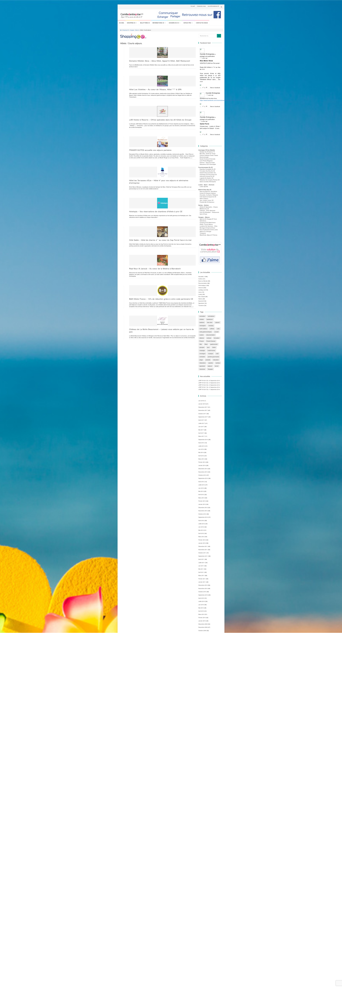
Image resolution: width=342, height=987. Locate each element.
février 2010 (202, 617)
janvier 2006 (202, 763)
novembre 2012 (203, 511)
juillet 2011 (201, 562)
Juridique (201, 290)
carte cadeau (203, 329)
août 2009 (201, 637)
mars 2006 (201, 757)
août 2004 (201, 818)
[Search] (219, 36)
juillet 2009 (201, 640)
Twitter (148, 949)
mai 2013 (201, 491)
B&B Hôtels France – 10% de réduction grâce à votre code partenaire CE (161, 299)
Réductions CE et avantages (208, 164)
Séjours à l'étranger (205, 231)
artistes (202, 319)
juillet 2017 (201, 423)
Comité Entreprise (207, 54)
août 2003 (201, 857)
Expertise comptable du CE (207, 169)
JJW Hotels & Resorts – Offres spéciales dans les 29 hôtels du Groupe (160, 119)
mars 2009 (201, 653)
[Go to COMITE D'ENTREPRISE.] (120, 30)
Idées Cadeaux (204, 198)
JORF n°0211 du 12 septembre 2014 (209, 387)
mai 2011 (201, 569)
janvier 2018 (202, 404)
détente (202, 338)
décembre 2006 (203, 728)
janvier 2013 (202, 504)
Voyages (210, 369)
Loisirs (200, 294)
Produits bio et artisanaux (207, 202)
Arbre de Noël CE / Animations (208, 191)
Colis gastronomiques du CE (208, 197)
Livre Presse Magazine (206, 161)
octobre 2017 (202, 413)
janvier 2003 (202, 880)
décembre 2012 (203, 507)
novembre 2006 (203, 731)
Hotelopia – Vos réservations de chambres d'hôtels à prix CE (155, 211)
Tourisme (201, 305)
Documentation (202, 283)
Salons (200, 299)
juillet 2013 (201, 485)
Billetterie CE (145, 23)
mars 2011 (201, 575)
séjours (210, 366)
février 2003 (202, 876)
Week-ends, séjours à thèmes (208, 235)
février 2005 (202, 799)
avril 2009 (201, 650)
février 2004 (202, 838)
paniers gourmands (213, 357)
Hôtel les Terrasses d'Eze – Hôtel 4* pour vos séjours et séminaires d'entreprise (158, 181)
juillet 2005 (201, 783)
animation (202, 316)
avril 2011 (201, 572)
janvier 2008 (202, 698)
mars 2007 (201, 718)
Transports (203, 233)
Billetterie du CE (204, 209)
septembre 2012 (203, 517)
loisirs (214, 347)
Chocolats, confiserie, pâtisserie (209, 195)
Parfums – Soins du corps (207, 162)
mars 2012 (201, 536)
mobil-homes (211, 350)
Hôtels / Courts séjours (206, 224)
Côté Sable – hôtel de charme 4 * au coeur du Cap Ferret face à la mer (160, 240)
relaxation (216, 360)
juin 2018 (201, 401)
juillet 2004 (201, 821)
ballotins (202, 322)
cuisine (202, 335)
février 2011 (202, 579)
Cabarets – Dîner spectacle (207, 210)
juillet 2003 (201, 860)
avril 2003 (201, 870)
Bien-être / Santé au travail (207, 153)
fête (201, 344)
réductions (202, 363)
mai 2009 (201, 647)
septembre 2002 (203, 893)
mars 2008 (201, 692)
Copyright (149, 964)
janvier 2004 (202, 841)
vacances (202, 369)
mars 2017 (201, 436)
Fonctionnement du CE (205, 167)
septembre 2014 (203, 439)
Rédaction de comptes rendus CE (210, 180)
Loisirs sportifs (204, 186)
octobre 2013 (202, 475)
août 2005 (201, 779)
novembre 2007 (203, 705)
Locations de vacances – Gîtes (208, 226)
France (202, 341)
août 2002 (201, 896)
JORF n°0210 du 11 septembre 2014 (209, 389)
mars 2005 (201, 796)
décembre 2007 (203, 702)
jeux (208, 347)
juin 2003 (201, 863)
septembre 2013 (203, 478)
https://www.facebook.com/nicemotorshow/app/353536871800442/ (221, 100)
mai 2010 (201, 608)
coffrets (212, 329)
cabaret (217, 322)
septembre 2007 (203, 711)
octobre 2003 (202, 851)
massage (202, 350)
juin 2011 (201, 566)
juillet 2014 (201, 446)
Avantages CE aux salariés (206, 150)
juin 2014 (201, 449)
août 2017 (201, 420)
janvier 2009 (202, 659)
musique (210, 353)
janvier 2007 (202, 724)
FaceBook (149, 946)
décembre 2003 (203, 844)
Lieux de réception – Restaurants (209, 212)
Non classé (201, 296)
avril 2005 (201, 792)
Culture (200, 279)
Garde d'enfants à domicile (207, 159)
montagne (202, 353)
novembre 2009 (203, 627)
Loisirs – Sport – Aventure (206, 185)
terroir (216, 366)
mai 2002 (201, 906)
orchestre (202, 357)
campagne (203, 325)
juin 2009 (201, 643)
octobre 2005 (202, 773)
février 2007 (202, 721)
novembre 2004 (203, 808)
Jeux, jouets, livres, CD (206, 200)
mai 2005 (201, 789)
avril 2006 (201, 753)
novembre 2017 (203, 410)
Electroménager (204, 157)
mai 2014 (201, 452)
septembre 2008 (203, 672)
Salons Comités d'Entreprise (208, 181)
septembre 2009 (203, 634)
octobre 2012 (202, 514)
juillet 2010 (201, 601)
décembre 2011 (203, 546)
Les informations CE (213, 6)
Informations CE (158, 23)
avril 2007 (201, 715)
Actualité (200, 276)
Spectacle (201, 303)
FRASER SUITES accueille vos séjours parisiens (150, 150)
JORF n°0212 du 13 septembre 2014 (209, 385)
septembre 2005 (203, 776)
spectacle (202, 366)
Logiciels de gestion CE (206, 178)
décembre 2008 (203, 663)
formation (216, 338)
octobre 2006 (202, 734)
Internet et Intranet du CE (207, 176)
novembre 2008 (203, 666)
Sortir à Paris (203, 214)
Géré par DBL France (125, 977)
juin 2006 (201, 747)
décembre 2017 (203, 407)
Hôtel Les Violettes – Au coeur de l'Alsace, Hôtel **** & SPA (155, 89)
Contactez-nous (201, 6)
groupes (202, 347)
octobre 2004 (202, 812)
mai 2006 (201, 750)
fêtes (206, 344)
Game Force (204, 124)
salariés (210, 363)
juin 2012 (201, 527)
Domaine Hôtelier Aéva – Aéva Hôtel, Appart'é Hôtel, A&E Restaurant (159, 61)
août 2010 (201, 598)
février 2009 (202, 656)
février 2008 (202, 695)
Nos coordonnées (151, 960)
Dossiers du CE (174, 23)
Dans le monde (202, 281)
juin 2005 (201, 786)
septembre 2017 (203, 417)
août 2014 (201, 443)
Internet (200, 288)
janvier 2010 (202, 621)
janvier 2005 (202, 802)
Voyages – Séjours (204, 217)
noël (217, 353)
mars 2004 (201, 834)
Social (200, 301)
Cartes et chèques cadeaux (208, 193)
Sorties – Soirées (203, 205)
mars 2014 (201, 459)
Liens (199, 292)
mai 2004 (201, 828)
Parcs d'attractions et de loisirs (209, 230)
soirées (218, 363)
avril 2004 (201, 831)
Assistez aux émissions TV (207, 152)
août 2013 (201, 481)
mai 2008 (201, 685)
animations (211, 316)
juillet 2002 (201, 899)
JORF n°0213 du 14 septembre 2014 (209, 383)
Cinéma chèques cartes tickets (209, 155)
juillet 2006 (201, 744)
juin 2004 (201, 825)
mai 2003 (201, 867)
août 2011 (201, 559)
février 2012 (202, 540)
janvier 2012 (202, 543)
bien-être (209, 322)
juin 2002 (201, 902)
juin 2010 (201, 605)
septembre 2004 (203, 815)
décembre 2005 (203, 766)
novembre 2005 (203, 770)
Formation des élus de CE (207, 171)
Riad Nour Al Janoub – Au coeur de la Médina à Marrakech (155, 268)
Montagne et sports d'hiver (207, 228)
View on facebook (215, 87)
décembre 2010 (203, 585)
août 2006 (201, 740)
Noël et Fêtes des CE (204, 189)
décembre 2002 (203, 883)
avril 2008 (201, 689)
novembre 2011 (203, 549)
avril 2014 (201, 456)
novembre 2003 (203, 847)
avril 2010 (201, 611)
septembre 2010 (203, 595)
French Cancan (211, 341)
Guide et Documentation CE (208, 173)
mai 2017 (201, 430)
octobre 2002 (202, 889)
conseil (216, 332)
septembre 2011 (203, 556)
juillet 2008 (201, 679)
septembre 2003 (203, 854)
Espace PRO (187, 23)
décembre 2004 (203, 805)
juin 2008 (201, 682)
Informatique (202, 285)
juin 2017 (201, 426)
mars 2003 (201, 873)
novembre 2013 (203, 472)
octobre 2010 (202, 592)
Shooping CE (131, 23)
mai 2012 (201, 530)
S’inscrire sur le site (205, 977)
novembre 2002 (203, 886)
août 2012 (201, 520)
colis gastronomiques (206, 332)
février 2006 (202, 760)
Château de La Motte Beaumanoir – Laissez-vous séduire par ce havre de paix (161, 330)
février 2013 (202, 501)
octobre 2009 (202, 630)
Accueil (193, 6)
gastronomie (213, 344)
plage (201, 360)
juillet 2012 (201, 524)
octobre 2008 (202, 669)
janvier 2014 (202, 465)
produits (208, 360)
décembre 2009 (203, 624)
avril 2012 (201, 533)
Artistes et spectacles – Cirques (209, 207)
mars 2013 (201, 498)
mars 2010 (201, 614)
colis (218, 329)
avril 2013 (201, 494)
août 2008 (201, 676)
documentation (210, 335)
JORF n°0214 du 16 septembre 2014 (209, 380)
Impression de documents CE (208, 174)
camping (210, 325)
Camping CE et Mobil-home (208, 222)
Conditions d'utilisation (153, 962)
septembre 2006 (203, 737)
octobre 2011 (202, 553)
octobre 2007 (202, 708)
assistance (210, 319)
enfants (209, 338)
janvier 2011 (202, 582)
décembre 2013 (203, 468)
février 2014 (202, 462)
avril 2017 (201, 433)
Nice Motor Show (206, 61)
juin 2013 (201, 488)
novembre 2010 (203, 588)
